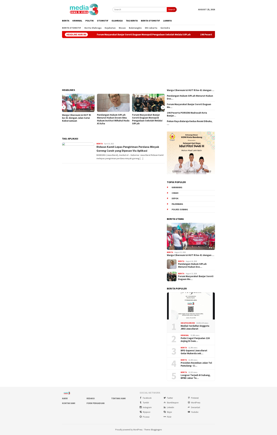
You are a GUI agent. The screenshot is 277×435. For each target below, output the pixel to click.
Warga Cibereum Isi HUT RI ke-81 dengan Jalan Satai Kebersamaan (76, 118)
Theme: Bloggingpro (153, 429)
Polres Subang (180, 209)
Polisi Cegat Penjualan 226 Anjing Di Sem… (195, 340)
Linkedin (170, 407)
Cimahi (175, 193)
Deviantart (195, 407)
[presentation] (64, 107)
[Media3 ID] (84, 9)
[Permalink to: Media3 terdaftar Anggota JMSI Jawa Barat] (191, 306)
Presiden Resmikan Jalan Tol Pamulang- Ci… (196, 364)
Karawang (177, 187)
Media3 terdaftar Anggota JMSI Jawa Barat (195, 327)
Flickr (169, 416)
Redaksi (91, 398)
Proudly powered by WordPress (128, 429)
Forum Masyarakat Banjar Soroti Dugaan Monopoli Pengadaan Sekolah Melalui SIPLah (129, 34)
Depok (175, 198)
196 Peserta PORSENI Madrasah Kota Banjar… (187, 114)
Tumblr (146, 402)
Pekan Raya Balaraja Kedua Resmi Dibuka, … (189, 123)
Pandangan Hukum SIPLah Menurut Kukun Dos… (190, 97)
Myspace (146, 412)
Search (171, 9)
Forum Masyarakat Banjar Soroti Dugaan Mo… (189, 106)
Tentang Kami (118, 398)
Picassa (146, 416)
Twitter (170, 398)
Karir (65, 398)
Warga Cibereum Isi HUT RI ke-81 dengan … (190, 90)
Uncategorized (188, 323)
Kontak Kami (68, 403)
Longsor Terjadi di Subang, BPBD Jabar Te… (195, 376)
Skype (169, 412)
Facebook (147, 398)
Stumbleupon (173, 402)
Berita (100, 144)
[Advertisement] (138, 63)
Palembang (177, 204)
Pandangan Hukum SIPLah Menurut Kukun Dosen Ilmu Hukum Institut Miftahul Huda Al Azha (113, 119)
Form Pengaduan (96, 403)
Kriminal (185, 335)
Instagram (147, 407)
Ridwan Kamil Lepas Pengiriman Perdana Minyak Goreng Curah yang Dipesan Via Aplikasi (128, 148)
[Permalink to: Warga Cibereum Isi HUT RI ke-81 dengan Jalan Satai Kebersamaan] (78, 103)
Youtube (194, 412)
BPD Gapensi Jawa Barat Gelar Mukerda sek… (194, 352)
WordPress (195, 402)
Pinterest (195, 398)
